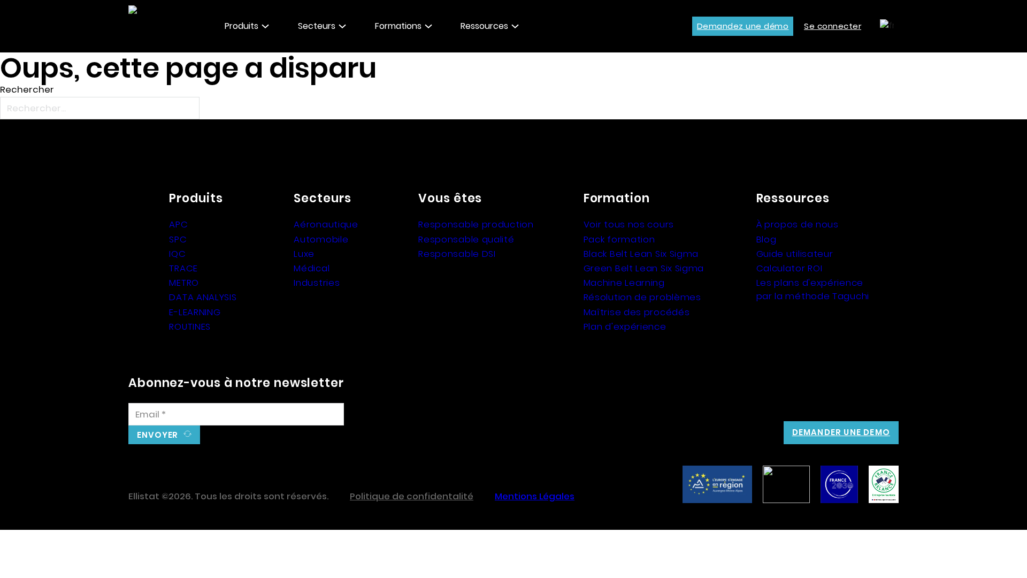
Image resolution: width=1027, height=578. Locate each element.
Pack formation (619, 239)
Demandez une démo (743, 26)
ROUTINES (190, 326)
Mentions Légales (534, 496)
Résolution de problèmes (642, 297)
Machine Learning (624, 282)
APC (178, 224)
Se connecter (832, 26)
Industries (317, 282)
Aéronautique (326, 224)
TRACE (183, 268)
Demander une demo (841, 432)
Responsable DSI (457, 253)
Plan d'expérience (625, 326)
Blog (766, 239)
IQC (177, 253)
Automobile (321, 239)
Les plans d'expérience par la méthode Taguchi (812, 289)
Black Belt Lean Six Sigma (641, 253)
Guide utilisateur (794, 253)
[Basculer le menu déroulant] (265, 26)
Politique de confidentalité (411, 496)
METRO (184, 282)
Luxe (304, 253)
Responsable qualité (466, 239)
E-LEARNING (194, 312)
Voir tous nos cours (629, 224)
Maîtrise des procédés (637, 312)
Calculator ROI (789, 268)
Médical (311, 268)
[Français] (885, 25)
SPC (178, 239)
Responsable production (475, 224)
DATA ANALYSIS (202, 297)
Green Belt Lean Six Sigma (644, 268)
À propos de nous (797, 224)
